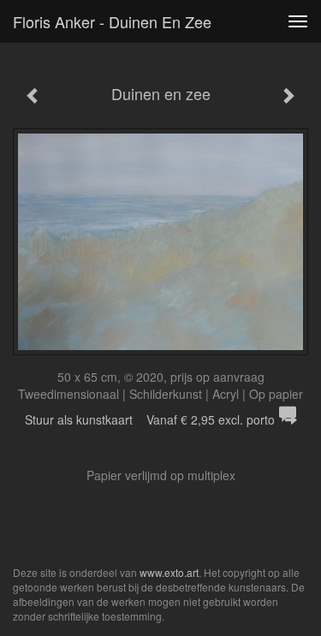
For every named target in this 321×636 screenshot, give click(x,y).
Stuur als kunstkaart (150, 419)
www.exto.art (169, 572)
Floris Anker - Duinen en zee (112, 21)
